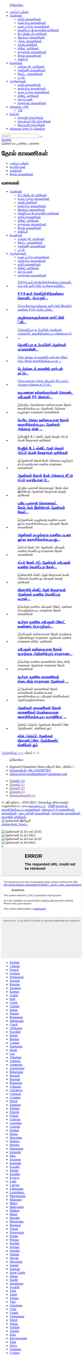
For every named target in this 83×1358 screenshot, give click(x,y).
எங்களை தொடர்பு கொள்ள (27, 128)
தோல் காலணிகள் (29, 55)
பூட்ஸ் (21, 77)
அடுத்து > (13, 753)
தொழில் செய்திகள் (30, 117)
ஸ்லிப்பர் (23, 59)
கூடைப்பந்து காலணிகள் (34, 26)
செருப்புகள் (25, 99)
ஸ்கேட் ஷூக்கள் (28, 48)
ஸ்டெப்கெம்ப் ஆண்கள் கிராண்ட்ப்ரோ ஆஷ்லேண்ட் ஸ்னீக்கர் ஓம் (38, 740)
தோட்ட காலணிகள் (30, 74)
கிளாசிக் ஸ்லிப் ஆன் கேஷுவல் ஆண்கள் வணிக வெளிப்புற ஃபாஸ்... (42, 594)
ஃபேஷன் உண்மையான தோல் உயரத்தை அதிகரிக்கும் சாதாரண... (45, 651)
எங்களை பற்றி (19, 106)
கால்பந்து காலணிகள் (32, 23)
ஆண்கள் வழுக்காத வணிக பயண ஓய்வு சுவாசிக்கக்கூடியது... (44, 537)
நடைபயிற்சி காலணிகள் (34, 813)
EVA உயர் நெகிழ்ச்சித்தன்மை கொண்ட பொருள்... (41, 295)
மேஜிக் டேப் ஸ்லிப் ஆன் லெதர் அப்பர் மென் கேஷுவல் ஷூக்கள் (43, 450)
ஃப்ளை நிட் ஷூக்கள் (31, 66)
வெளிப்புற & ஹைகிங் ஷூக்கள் (38, 30)
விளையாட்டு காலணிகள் (58, 809)
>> (21, 753)
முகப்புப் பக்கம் (19, 12)
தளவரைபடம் (36, 806)
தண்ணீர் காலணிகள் (32, 70)
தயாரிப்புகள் (18, 167)
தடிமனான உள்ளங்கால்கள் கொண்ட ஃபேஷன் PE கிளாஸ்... (45, 394)
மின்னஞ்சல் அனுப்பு (15, 824)
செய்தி (14, 114)
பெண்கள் (16, 63)
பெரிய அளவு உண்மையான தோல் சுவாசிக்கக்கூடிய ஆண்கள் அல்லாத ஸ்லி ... (43, 424)
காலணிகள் (9, 813)
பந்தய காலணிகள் (30, 41)
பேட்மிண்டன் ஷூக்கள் (32, 33)
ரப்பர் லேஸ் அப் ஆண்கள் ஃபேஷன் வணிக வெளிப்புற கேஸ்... (44, 564)
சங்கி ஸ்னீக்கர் (27, 44)
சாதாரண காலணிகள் (32, 52)
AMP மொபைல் (58, 806)
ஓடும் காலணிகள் (29, 19)
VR (20, 110)
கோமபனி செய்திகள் (31, 125)
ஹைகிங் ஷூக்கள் (14, 817)
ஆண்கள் (16, 15)
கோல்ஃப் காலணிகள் (31, 37)
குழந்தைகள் (18, 81)
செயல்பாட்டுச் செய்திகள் (34, 121)
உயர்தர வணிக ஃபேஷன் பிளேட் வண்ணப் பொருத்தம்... (41, 624)
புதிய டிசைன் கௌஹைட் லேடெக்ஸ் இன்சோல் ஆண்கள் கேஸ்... (41, 507)
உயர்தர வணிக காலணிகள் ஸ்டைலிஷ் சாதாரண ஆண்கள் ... (43, 679)
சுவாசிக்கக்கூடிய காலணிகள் (21, 809)
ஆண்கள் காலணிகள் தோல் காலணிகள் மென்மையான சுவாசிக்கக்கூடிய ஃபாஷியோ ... (42, 712)
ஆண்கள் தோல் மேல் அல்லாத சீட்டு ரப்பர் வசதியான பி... (45, 477)
